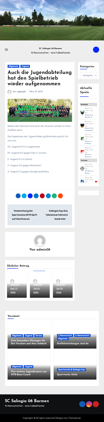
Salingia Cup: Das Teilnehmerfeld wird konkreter (57, 215)
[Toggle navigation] (6, 50)
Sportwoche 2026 (67, 374)
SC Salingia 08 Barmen (50, 49)
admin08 (21, 91)
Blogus (59, 418)
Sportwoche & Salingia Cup (71, 369)
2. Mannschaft (82, 335)
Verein (38, 336)
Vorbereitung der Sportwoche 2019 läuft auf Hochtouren (24, 215)
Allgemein (13, 66)
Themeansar (74, 418)
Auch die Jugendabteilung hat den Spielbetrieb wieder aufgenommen (40, 78)
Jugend (25, 66)
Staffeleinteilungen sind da (72, 343)
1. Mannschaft (65, 335)
